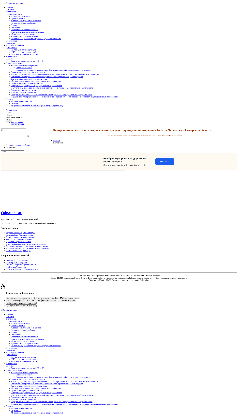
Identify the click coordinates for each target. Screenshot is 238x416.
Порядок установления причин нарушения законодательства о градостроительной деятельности (51, 94)
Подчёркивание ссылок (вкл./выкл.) (22, 306)
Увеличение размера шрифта (46, 298)
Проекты (10, 99)
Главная (10, 8)
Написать (164, 162)
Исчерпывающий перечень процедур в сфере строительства (36, 86)
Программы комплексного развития (26, 90)
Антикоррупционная (15, 46)
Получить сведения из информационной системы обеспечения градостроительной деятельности (52, 88)
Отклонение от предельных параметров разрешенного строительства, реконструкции (47, 77)
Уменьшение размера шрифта (19, 298)
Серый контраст (50, 300)
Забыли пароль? (17, 122)
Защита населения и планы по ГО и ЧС (27, 61)
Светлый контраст (16, 300)
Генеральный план (24, 68)
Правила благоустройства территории (27, 83)
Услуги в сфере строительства (23, 92)
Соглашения (16, 27)
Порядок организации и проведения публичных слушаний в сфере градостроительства (53, 70)
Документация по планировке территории (29, 79)
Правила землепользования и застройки (28, 72)
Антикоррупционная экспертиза (24, 54)
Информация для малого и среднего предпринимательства (36, 39)
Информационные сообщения (23, 23)
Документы (14, 13)
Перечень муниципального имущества (27, 32)
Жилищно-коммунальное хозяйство (26, 21)
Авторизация (11, 110)
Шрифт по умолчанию (70, 298)
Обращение (11, 212)
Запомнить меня (13, 118)
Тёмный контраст (33, 300)
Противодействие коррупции (23, 50)
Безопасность (11, 57)
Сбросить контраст (67, 300)
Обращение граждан (14, 3)
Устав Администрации (20, 16)
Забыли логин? (17, 125)
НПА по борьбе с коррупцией (23, 52)
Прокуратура (11, 42)
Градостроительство (14, 63)
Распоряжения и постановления (24, 30)
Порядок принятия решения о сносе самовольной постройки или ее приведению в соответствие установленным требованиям (64, 97)
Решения (14, 25)
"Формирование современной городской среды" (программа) (37, 106)
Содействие (16, 103)
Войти (9, 120)
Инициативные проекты (21, 101)
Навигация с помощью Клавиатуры (22, 303)
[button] (119, 286)
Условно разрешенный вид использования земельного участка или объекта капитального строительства (55, 74)
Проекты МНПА (18, 18)
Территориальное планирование (24, 65)
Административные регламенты (24, 36)
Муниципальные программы (23, 34)
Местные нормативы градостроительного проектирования (36, 81)
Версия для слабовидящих (20, 293)
